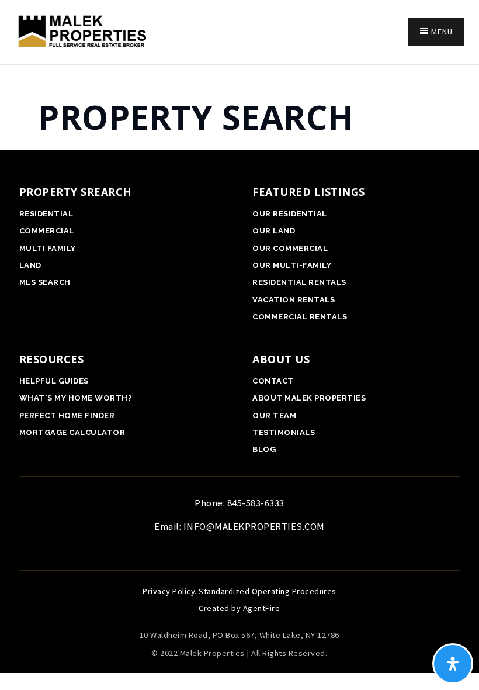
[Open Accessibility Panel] (452, 663)
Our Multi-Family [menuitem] (291, 265)
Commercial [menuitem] (46, 230)
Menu (441, 31)
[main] (239, 102)
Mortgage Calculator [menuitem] (72, 432)
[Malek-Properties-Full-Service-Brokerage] (80, 30)
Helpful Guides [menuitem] (54, 381)
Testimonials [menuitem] (283, 432)
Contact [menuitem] (273, 381)
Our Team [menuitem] (274, 415)
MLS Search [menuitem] (45, 282)
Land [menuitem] (30, 265)
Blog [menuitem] (264, 449)
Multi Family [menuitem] (47, 248)
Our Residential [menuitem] (289, 213)
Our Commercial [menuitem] (290, 248)
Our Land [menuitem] (273, 230)
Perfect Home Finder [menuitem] (67, 415)
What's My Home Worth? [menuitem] (76, 398)
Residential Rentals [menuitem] (299, 282)
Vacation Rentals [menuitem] (293, 299)
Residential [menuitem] (46, 213)
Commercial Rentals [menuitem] (299, 316)
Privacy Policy (169, 591)
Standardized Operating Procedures (267, 591)
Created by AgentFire (239, 608)
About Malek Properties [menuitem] (309, 398)
